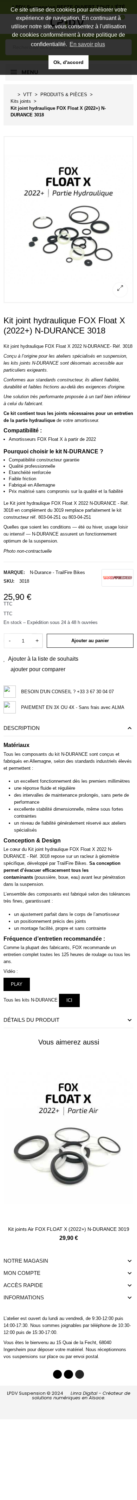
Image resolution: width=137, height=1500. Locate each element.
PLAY (16, 984)
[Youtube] (68, 1374)
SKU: (9, 581)
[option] (68, 219)
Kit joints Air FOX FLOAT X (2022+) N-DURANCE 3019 (68, 1229)
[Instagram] (79, 1374)
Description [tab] (22, 728)
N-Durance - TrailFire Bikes (57, 572)
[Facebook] (57, 1374)
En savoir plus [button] (87, 44)
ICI (69, 1000)
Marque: (14, 572)
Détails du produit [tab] (31, 1020)
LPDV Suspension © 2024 (68, 1395)
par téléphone (96, 1325)
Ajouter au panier (90, 640)
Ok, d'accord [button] (68, 62)
